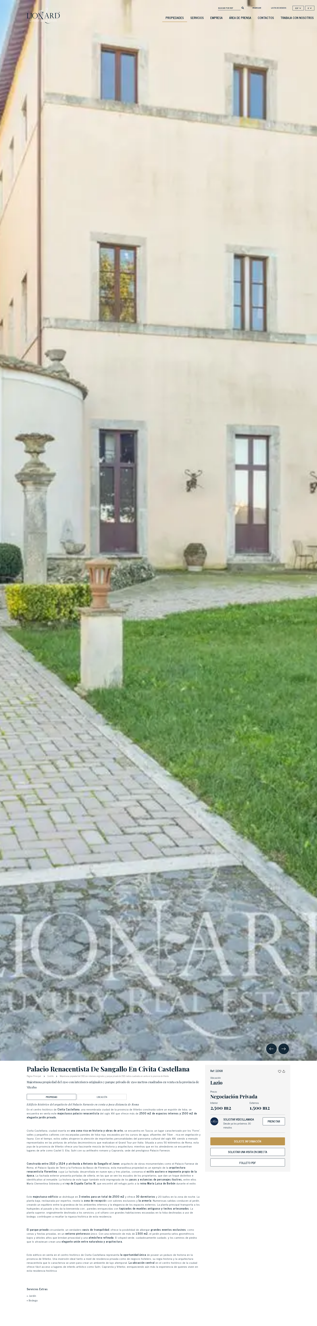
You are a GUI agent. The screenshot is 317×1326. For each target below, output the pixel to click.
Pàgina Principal (34, 1076)
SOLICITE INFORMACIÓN (247, 1141)
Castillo (50, 1076)
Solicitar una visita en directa (247, 1152)
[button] (279, 1071)
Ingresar (256, 7)
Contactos (266, 17)
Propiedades (175, 17)
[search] (243, 7)
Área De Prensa (240, 17)
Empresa (216, 17)
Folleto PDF (247, 1163)
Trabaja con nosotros (297, 17)
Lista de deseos (278, 7)
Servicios (197, 17)
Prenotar (274, 1121)
